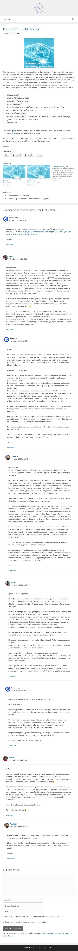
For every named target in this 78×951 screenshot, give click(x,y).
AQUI (14, 133)
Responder (9, 244)
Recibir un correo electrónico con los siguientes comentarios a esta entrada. (34, 916)
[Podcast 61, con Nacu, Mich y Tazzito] (14, 171)
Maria (11, 757)
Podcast (8, 192)
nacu (11, 256)
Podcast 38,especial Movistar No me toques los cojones (27, 199)
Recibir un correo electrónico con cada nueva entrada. (25, 922)
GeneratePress (49, 948)
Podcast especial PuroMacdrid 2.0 (18, 196)
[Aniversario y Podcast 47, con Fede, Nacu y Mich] (38, 171)
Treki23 (14, 456)
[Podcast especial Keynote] (64, 173)
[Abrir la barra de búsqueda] (73, 19)
